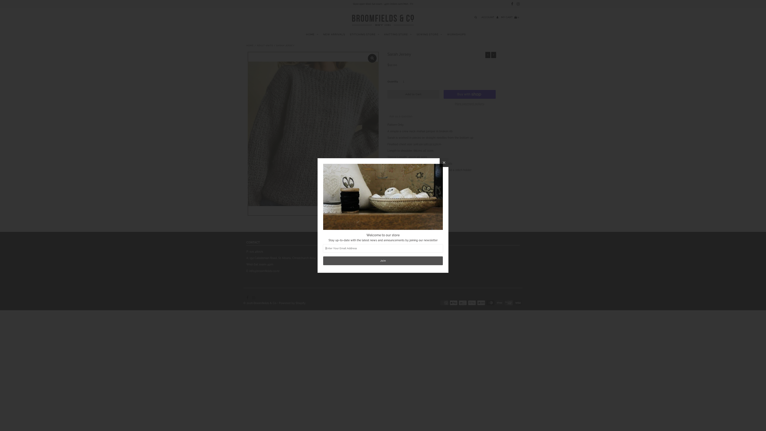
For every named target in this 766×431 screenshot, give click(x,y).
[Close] (444, 162)
